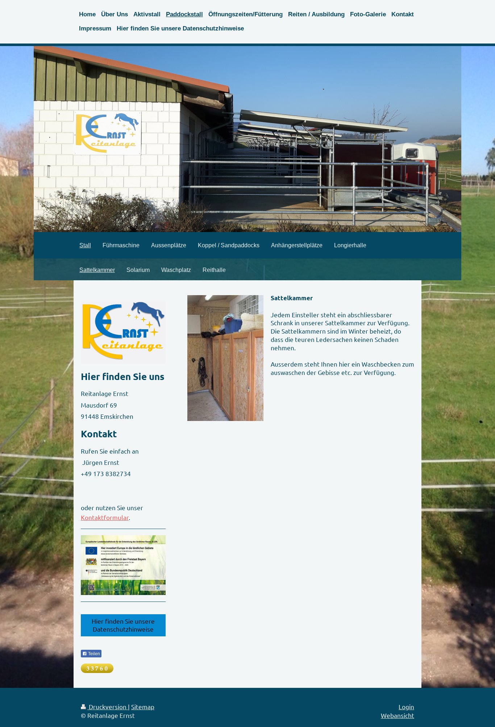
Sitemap (142, 706)
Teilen (93, 653)
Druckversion (107, 706)
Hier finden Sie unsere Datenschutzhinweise (123, 625)
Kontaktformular (105, 517)
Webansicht (397, 715)
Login (406, 706)
